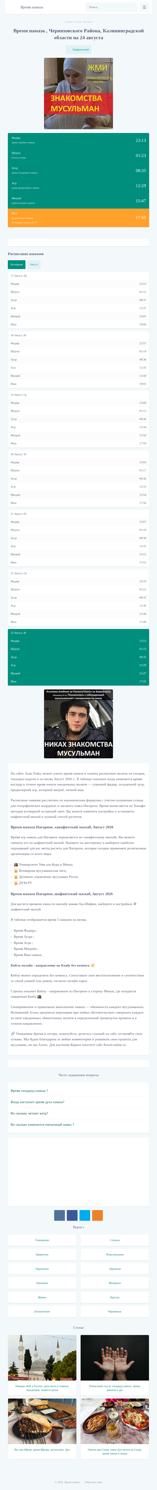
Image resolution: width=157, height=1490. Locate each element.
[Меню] (144, 7)
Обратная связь (93, 1482)
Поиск (133, 7)
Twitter (84, 1215)
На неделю (17, 264)
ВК (59, 1215)
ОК (97, 1215)
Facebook (72, 1215)
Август (34, 264)
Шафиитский (81, 49)
